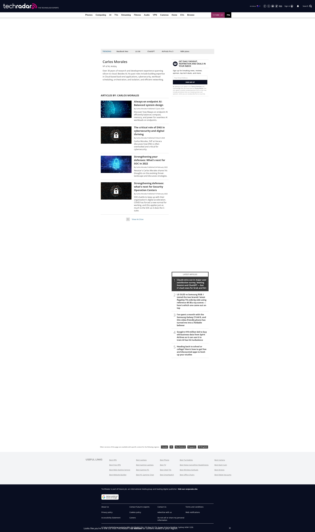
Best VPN (113, 460)
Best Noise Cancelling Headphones (194, 465)
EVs (182, 15)
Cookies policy (135, 512)
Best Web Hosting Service (119, 470)
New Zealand (180, 447)
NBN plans (184, 51)
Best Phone (164, 460)
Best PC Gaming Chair (145, 475)
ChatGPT (151, 51)
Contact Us (162, 507)
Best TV (163, 465)
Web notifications (193, 512)
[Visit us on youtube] (272, 6)
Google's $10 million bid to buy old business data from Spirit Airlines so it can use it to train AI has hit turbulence (192, 336)
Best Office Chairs (187, 475)
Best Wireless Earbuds (189, 470)
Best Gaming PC (142, 470)
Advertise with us (165, 512)
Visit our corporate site (187, 489)
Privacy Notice (199, 88)
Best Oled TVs (165, 470)
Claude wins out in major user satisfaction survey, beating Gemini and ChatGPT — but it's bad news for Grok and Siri (191, 283)
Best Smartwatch (167, 475)
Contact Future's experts (139, 507)
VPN (155, 15)
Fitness (137, 15)
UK (171, 447)
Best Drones (219, 470)
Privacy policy (106, 512)
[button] (307, 6)
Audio (147, 15)
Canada (164, 447)
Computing (101, 15)
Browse (190, 15)
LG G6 (137, 51)
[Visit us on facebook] (264, 6)
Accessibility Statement (110, 518)
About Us (105, 507)
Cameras (164, 15)
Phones (89, 15)
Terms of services (196, 86)
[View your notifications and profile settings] (297, 6)
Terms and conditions (195, 507)
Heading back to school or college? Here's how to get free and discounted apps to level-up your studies (191, 350)
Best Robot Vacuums (222, 475)
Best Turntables (186, 460)
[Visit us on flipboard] (276, 6)
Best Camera (219, 460)
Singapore (192, 447)
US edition (136, 528)
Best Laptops (141, 460)
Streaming (126, 15)
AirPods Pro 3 (167, 51)
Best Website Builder (117, 475)
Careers (132, 518)
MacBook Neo (122, 51)
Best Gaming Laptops (145, 465)
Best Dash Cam (220, 465)
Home (174, 15)
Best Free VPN (115, 465)
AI (110, 15)
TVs (116, 15)
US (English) (203, 447)
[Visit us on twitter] (268, 6)
